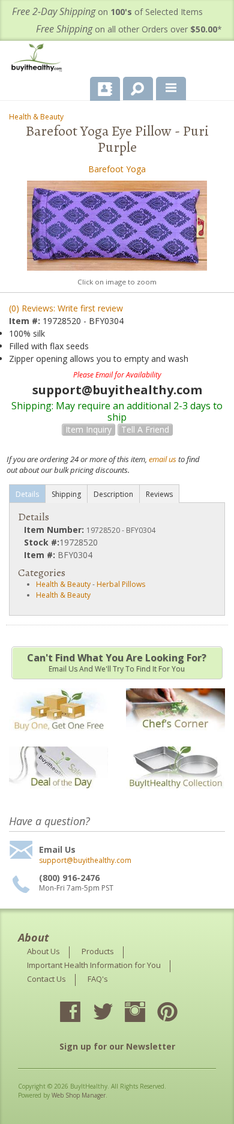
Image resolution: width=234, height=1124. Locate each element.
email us (162, 459)
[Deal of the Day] (58, 796)
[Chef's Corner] (175, 738)
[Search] (133, 86)
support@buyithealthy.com (85, 860)
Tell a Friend (145, 429)
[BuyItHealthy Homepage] (39, 59)
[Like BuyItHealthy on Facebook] (81, 1013)
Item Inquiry (88, 429)
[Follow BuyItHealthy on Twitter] (113, 1013)
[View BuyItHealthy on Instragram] (145, 1013)
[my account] (105, 89)
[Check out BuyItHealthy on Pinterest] (178, 1013)
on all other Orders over (129, 29)
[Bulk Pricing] (175, 796)
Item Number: (55, 529)
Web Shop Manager (79, 1095)
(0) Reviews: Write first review (66, 308)
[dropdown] (171, 89)
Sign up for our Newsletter (117, 1046)
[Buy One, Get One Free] (58, 738)
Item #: (26, 320)
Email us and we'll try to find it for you (116, 662)
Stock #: (41, 542)
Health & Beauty (36, 117)
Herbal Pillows (121, 584)
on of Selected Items (107, 11)
